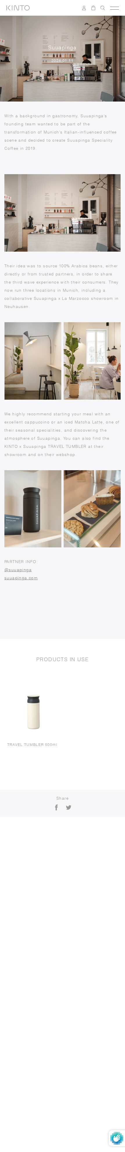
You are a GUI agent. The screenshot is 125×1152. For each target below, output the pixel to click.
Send (103, 986)
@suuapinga (18, 569)
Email (17, 953)
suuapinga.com (21, 578)
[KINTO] (18, 7)
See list (82, 1003)
